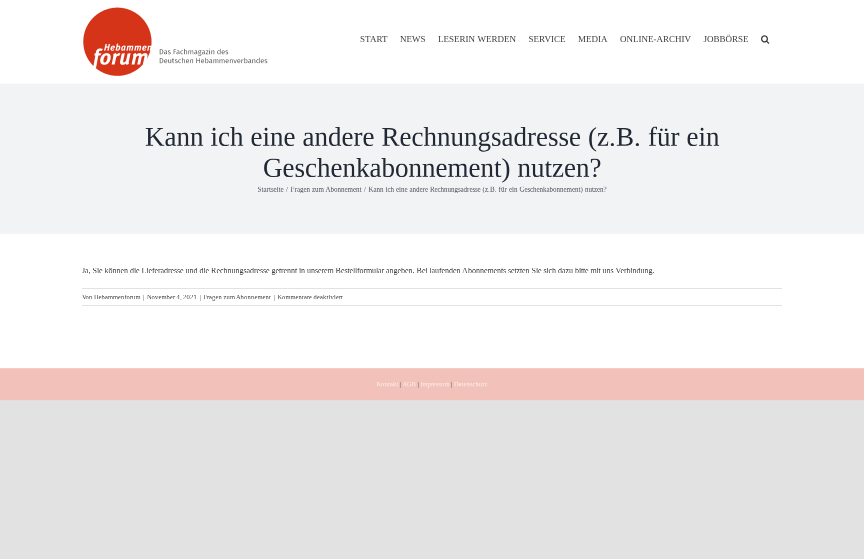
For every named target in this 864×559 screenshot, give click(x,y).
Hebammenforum (117, 297)
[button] (765, 39)
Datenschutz (471, 384)
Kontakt (387, 384)
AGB (409, 384)
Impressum (435, 384)
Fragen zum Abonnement (237, 297)
